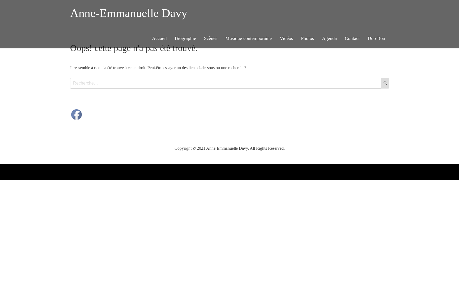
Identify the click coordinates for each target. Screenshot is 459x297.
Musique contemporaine (248, 38)
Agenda (329, 38)
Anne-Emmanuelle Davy (128, 13)
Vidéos (286, 38)
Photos (307, 38)
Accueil (159, 38)
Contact (352, 38)
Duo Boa (376, 38)
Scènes (210, 38)
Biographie (185, 38)
